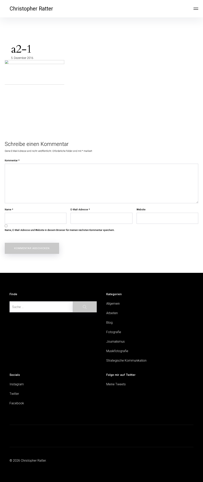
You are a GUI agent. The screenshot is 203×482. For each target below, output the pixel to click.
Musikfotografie (117, 351)
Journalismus (115, 341)
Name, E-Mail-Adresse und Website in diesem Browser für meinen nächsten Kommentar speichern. (60, 230)
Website (141, 209)
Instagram (17, 384)
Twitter (14, 394)
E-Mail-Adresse (80, 209)
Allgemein (113, 303)
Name (9, 209)
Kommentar (12, 160)
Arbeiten (112, 313)
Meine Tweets (116, 384)
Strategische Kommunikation (126, 360)
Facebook (17, 403)
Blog (109, 322)
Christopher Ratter (31, 9)
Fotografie (113, 332)
